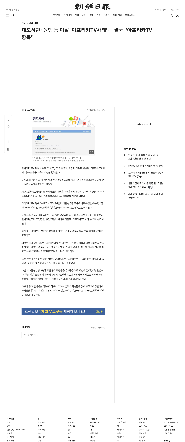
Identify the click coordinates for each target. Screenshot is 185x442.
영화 (143, 440)
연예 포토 (142, 433)
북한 (39, 433)
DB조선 (167, 441)
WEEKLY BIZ (95, 422)
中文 (177, 10)
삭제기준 (101, 327)
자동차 (92, 437)
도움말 (93, 327)
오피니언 (10, 419)
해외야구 (120, 429)
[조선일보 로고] (93, 6)
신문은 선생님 (169, 429)
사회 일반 (71, 422)
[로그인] (177, 15)
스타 (140, 426)
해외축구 (120, 437)
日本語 (171, 10)
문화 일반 (142, 437)
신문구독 (156, 10)
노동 (69, 437)
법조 (69, 429)
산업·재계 (94, 433)
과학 (92, 429)
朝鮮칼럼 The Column (16, 429)
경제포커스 (11, 440)
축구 (119, 433)
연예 (24, 23)
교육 (69, 433)
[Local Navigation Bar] (7, 15)
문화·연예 (143, 419)
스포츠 (119, 419)
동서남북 (10, 437)
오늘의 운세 (168, 433)
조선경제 (93, 419)
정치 (39, 419)
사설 (8, 422)
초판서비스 (168, 426)
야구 (119, 426)
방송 (145, 426)
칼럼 (8, 426)
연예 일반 (33, 23)
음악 (149, 429)
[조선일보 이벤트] (63, 311)
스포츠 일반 (121, 422)
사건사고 (71, 426)
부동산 (92, 440)
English (164, 10)
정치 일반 (41, 422)
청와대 (40, 426)
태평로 (9, 433)
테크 (92, 426)
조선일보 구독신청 (171, 422)
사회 (69, 419)
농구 (119, 440)
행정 (39, 440)
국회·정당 (42, 429)
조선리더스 (168, 419)
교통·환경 (72, 440)
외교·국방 (42, 437)
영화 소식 (142, 429)
